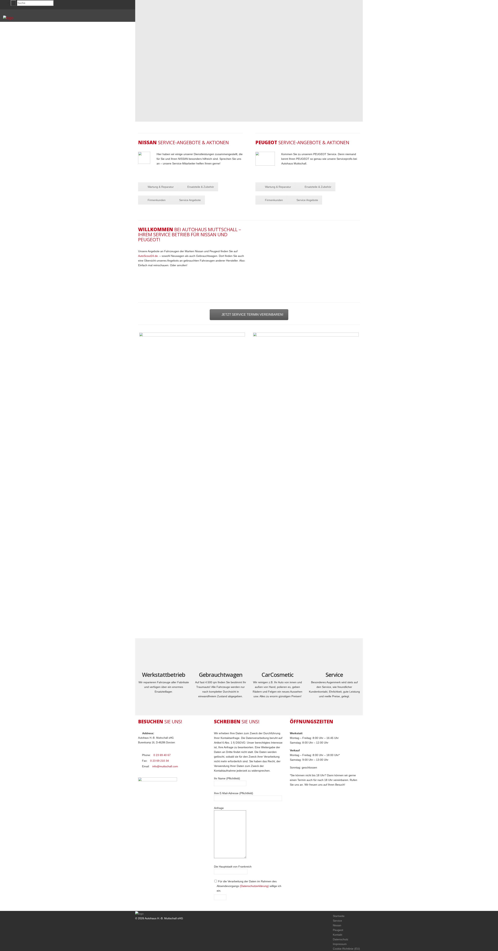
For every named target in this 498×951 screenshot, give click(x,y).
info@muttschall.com (165, 766)
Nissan (337, 925)
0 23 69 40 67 (162, 755)
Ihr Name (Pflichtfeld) (227, 778)
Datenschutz (340, 939)
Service (337, 920)
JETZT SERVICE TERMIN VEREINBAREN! (252, 314)
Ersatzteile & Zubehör (200, 186)
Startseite (339, 916)
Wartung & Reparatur (161, 186)
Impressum (340, 944)
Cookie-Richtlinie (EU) (346, 948)
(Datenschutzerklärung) (254, 886)
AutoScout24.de (148, 255)
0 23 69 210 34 (159, 760)
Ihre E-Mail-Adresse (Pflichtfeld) (233, 793)
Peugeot (338, 930)
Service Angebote (190, 200)
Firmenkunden (157, 200)
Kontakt (337, 934)
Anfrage (219, 808)
